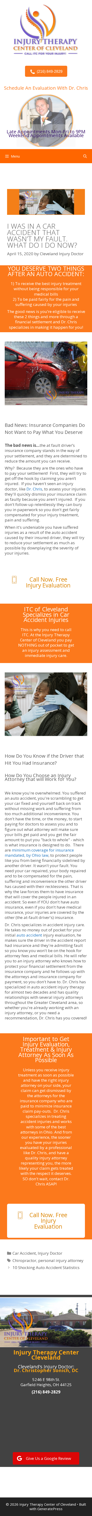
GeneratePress (50, 1508)
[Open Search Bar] (85, 156)
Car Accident (24, 1253)
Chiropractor (24, 1260)
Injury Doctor (50, 1253)
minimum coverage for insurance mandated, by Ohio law (39, 852)
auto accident (29, 935)
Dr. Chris (68, 321)
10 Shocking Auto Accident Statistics (46, 1267)
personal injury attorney (61, 1260)
